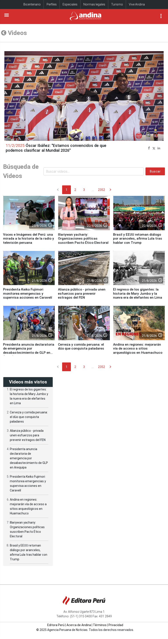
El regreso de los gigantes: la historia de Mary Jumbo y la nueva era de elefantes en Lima (137, 293)
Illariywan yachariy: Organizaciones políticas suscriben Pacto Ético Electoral (83, 239)
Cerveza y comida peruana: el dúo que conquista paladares (81, 346)
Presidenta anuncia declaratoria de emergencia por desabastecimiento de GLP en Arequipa (28, 351)
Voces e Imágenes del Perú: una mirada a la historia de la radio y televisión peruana (28, 239)
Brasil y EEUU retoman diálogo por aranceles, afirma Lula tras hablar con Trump (137, 239)
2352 (101, 190)
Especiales (70, 4)
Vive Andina (137, 4)
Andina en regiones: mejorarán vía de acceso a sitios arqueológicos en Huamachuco (137, 349)
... (93, 190)
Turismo (117, 4)
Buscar (155, 171)
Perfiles (52, 4)
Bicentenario (32, 4)
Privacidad (115, 625)
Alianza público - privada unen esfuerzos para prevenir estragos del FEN (81, 293)
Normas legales (94, 4)
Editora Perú (56, 625)
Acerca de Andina (78, 625)
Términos (100, 625)
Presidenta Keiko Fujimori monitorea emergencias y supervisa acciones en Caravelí (27, 293)
